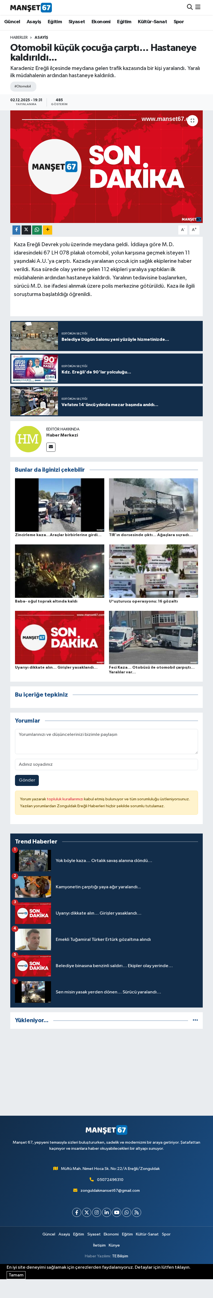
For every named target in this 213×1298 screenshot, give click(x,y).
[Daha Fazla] (47, 230)
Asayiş (34, 21)
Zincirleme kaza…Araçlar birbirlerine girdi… (58, 535)
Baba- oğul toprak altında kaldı (46, 601)
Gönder (27, 780)
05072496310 (110, 1180)
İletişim (99, 1245)
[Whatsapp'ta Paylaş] (37, 230)
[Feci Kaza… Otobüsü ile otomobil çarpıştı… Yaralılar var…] (153, 637)
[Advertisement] (106, 1072)
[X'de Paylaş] (26, 230)
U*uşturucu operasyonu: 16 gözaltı (143, 601)
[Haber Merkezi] (28, 439)
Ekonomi (101, 21)
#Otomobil (22, 86)
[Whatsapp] (126, 1212)
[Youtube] (116, 1212)
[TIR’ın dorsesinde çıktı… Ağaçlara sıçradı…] (153, 504)
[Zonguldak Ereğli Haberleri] (31, 7)
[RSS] (136, 1212)
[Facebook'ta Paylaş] (16, 230)
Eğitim (55, 21)
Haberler (19, 38)
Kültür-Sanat (152, 21)
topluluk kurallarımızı (65, 799)
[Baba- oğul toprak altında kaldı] (59, 571)
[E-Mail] (50, 447)
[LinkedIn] (106, 1212)
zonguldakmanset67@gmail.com (110, 1190)
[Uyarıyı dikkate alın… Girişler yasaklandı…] (59, 637)
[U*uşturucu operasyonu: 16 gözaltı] (153, 571)
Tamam (16, 1275)
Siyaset (77, 21)
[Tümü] (195, 1020)
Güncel (12, 21)
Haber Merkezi (62, 435)
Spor (179, 21)
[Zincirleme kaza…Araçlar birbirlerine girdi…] (59, 504)
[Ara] (190, 7)
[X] (86, 1212)
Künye (114, 1245)
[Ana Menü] (198, 7)
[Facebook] (76, 1212)
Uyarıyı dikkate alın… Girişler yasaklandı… (56, 667)
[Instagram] (96, 1212)
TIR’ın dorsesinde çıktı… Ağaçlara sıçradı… (151, 535)
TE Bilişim (120, 1256)
